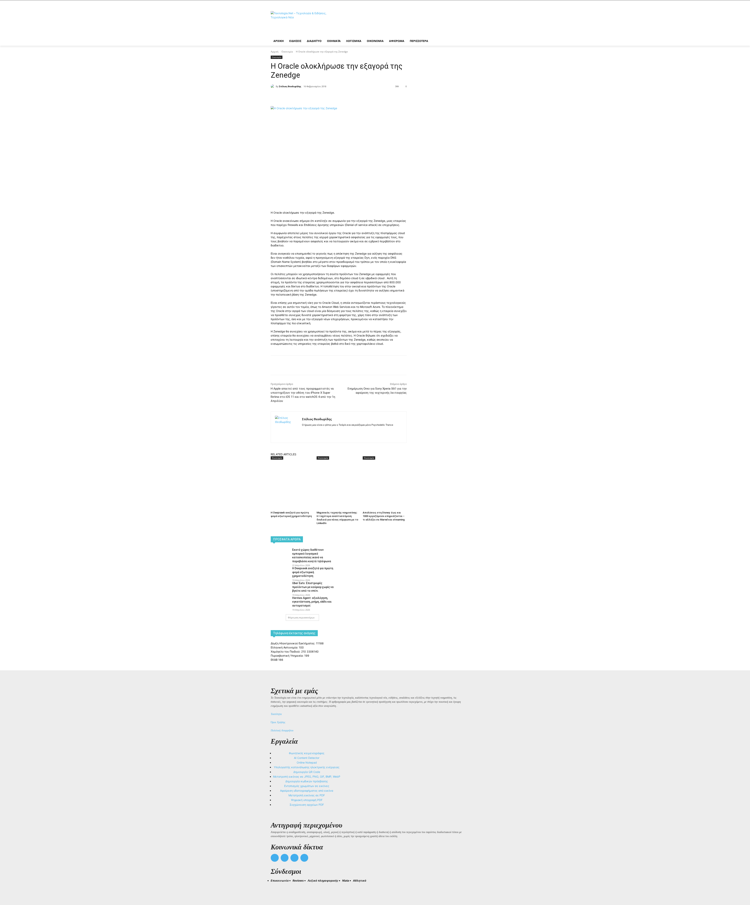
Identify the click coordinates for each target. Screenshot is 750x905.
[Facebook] (305, 96)
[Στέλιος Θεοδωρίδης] (273, 86)
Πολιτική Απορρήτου (282, 730)
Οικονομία (287, 51)
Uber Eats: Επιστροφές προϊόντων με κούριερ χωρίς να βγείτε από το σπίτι (313, 587)
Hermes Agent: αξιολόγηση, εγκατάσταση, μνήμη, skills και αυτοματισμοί (311, 601)
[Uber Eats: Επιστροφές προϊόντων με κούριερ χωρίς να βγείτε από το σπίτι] (280, 587)
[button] (275, 887)
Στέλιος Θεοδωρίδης (290, 86)
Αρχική (274, 51)
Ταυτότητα (276, 714)
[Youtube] (304, 858)
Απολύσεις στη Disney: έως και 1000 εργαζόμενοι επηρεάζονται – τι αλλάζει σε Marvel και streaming (384, 516)
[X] (314, 96)
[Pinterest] (323, 96)
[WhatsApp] (332, 96)
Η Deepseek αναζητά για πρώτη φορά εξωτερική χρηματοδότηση (312, 572)
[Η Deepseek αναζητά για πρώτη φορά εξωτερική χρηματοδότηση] (292, 475)
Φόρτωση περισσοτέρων (301, 617)
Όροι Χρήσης (278, 722)
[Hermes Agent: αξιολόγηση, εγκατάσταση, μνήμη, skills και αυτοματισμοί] (280, 602)
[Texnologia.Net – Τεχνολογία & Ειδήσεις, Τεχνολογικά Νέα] (302, 22)
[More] (342, 96)
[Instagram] (310, 431)
